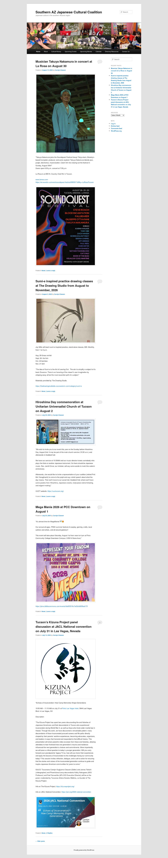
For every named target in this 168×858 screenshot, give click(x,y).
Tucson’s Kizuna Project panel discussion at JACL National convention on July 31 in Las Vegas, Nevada (64, 626)
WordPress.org (116, 131)
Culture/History (56, 51)
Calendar (98, 51)
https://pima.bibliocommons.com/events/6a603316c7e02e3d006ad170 (62, 606)
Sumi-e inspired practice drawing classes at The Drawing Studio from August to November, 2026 (64, 285)
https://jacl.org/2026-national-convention (76, 792)
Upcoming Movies (86, 51)
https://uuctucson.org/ (55, 491)
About (46, 51)
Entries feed (115, 126)
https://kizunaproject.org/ (65, 786)
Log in (113, 123)
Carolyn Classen (60, 70)
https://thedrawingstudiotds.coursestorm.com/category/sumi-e (59, 386)
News (43, 270)
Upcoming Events (71, 51)
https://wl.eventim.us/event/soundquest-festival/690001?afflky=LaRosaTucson (65, 182)
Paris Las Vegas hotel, (70, 708)
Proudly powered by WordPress (84, 850)
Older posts (40, 841)
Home (38, 51)
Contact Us (126, 51)
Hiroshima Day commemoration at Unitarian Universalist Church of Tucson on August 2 (64, 406)
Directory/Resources (112, 51)
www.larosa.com (42, 179)
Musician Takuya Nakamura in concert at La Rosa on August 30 (121, 70)
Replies (49, 833)
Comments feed (116, 128)
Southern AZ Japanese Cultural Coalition (69, 11)
